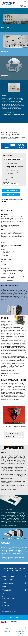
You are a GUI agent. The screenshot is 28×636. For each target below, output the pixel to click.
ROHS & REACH (11, 195)
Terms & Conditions (20, 631)
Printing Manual (15, 373)
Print (22, 114)
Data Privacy (21, 633)
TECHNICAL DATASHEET (11, 190)
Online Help (10, 280)
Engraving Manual (5, 482)
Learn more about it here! (7, 302)
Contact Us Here (13, 375)
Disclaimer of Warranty (20, 627)
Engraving (16, 114)
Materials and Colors (9, 112)
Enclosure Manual (14, 559)
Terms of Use (7, 631)
